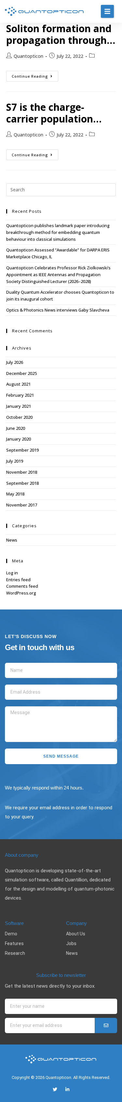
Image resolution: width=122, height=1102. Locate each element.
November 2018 (21, 472)
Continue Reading (35, 75)
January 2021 (18, 406)
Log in (12, 573)
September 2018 (22, 483)
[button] (107, 11)
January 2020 (18, 439)
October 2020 (19, 417)
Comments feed (22, 586)
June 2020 (15, 428)
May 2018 (15, 494)
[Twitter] (55, 1089)
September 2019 (22, 450)
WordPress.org (21, 593)
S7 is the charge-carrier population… (54, 112)
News (11, 540)
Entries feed (18, 580)
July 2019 (14, 461)
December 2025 (21, 373)
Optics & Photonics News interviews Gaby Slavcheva (57, 310)
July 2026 (14, 362)
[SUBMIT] (106, 1025)
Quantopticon (28, 56)
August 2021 (18, 384)
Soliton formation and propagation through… (60, 34)
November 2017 (21, 505)
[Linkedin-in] (67, 1089)
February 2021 (20, 395)
